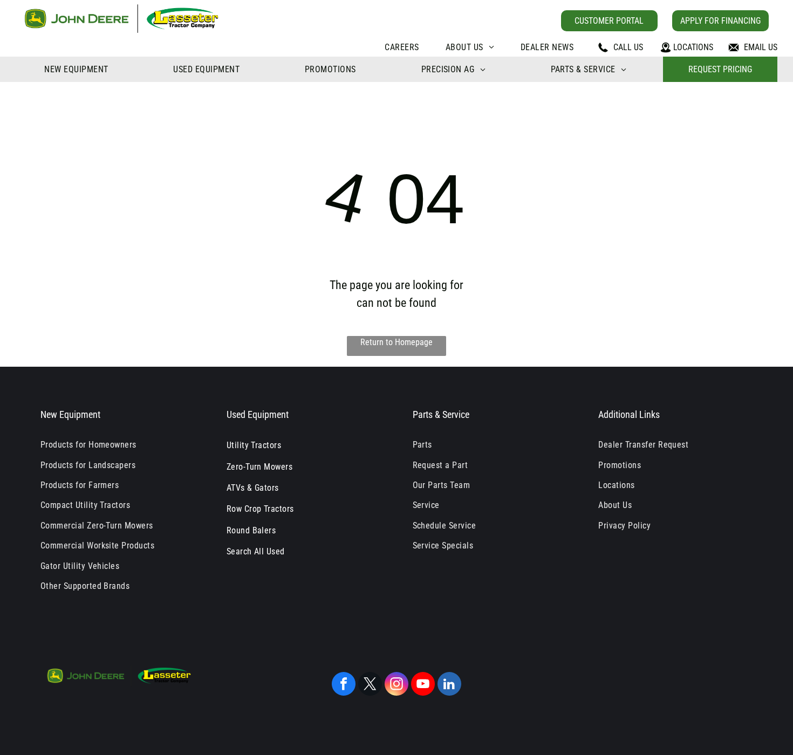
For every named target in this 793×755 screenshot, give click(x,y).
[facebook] (344, 685)
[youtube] (423, 685)
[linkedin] (449, 685)
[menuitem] (402, 47)
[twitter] (370, 685)
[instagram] (396, 685)
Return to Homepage (396, 342)
